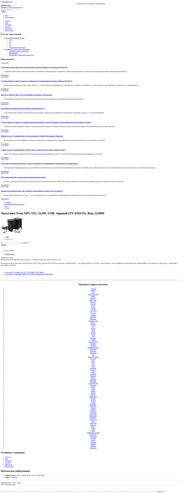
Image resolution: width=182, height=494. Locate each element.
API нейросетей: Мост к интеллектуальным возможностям (23, 177)
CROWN (93, 317)
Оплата (7, 26)
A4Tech (93, 289)
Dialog (93, 328)
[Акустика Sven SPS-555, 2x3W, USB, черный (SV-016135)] (11, 233)
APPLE (93, 291)
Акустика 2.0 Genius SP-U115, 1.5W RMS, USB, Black (24, 272)
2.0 (10, 40)
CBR (93, 306)
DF (93, 327)
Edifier (93, 332)
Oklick (93, 387)
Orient (93, 389)
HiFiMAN (93, 353)
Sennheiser (93, 414)
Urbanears (93, 437)
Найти (3, 12)
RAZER (93, 404)
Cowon (93, 313)
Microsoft (93, 382)
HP (93, 355)
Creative (93, 315)
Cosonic (93, 310)
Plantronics (93, 397)
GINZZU (93, 344)
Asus (93, 292)
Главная (8, 21)
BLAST (93, 302)
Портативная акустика (17, 47)
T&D (93, 431)
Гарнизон (93, 448)
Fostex (93, 334)
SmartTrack (93, 419)
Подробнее (5, 75)
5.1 (10, 45)
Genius (93, 340)
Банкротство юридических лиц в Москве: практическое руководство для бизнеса (32, 191)
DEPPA (93, 325)
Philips (93, 393)
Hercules (93, 351)
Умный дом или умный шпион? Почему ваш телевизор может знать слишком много (33, 150)
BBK (93, 296)
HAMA (93, 346)
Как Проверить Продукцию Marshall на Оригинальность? (23, 108)
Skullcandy (93, 416)
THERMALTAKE (93, 433)
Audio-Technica (93, 294)
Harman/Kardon (93, 347)
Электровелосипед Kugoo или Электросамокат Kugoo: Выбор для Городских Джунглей (34, 67)
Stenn (93, 427)
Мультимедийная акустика (14, 38)
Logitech (93, 374)
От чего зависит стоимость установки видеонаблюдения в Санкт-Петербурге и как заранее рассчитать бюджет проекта (46, 122)
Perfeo (93, 391)
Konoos (93, 370)
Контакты (8, 28)
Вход (7, 15)
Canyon (93, 304)
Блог (6, 23)
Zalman (93, 446)
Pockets (93, 399)
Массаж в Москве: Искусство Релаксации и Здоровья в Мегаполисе (26, 95)
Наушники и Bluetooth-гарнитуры (21, 55)
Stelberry (93, 425)
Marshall (93, 376)
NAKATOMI (93, 383)
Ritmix (93, 408)
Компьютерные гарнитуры (19, 51)
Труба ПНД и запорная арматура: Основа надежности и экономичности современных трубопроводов (39, 163)
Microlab (93, 380)
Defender (93, 319)
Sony (93, 421)
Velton (93, 440)
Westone (93, 442)
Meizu (93, 378)
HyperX (93, 359)
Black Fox (93, 300)
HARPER (93, 349)
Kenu (93, 366)
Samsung (93, 412)
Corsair (93, 308)
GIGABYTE (93, 342)
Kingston (93, 368)
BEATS (93, 298)
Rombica (93, 410)
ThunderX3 (93, 435)
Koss (93, 372)
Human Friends (93, 357)
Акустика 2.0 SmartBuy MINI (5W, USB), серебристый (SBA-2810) (29, 274)
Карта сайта (9, 30)
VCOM (93, 438)
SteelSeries (93, 423)
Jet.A (93, 364)
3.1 (10, 44)
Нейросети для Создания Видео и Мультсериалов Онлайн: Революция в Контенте (32, 136)
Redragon (93, 406)
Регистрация (9, 17)
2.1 (10, 42)
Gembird (93, 338)
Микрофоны (13, 53)
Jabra (93, 361)
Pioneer (93, 395)
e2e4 (93, 330)
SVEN (7, 208)
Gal (93, 336)
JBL (93, 363)
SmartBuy (93, 418)
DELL (93, 323)
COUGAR (93, 311)
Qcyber (93, 401)
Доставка (8, 25)
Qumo (93, 402)
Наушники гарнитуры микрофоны (17, 49)
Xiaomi (93, 444)
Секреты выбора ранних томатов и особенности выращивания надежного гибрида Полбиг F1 (36, 81)
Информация (9, 254)
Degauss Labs (93, 321)
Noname (93, 385)
